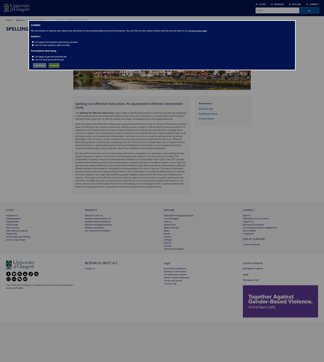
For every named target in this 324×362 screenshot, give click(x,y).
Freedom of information (175, 271)
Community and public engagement (260, 227)
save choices (39, 65)
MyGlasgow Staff (251, 280)
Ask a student (249, 230)
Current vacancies (251, 244)
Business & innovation (253, 224)
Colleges (168, 239)
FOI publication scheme (175, 274)
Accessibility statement (175, 268)
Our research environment (97, 230)
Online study (12, 224)
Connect (314, 4)
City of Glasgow (171, 218)
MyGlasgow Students (253, 268)
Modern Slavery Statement (176, 277)
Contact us (90, 268)
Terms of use (170, 283)
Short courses (12, 227)
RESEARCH (91, 210)
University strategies (174, 248)
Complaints (248, 233)
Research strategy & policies (98, 224)
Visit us (167, 221)
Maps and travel (171, 227)
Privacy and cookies (173, 280)
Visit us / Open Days (15, 239)
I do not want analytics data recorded (52, 45)
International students (17, 230)
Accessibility (170, 224)
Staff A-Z (247, 215)
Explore (296, 4)
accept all (54, 65)
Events (167, 233)
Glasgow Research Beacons (98, 221)
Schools (167, 236)
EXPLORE (169, 210)
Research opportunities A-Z (98, 218)
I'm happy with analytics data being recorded (56, 42)
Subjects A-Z (12, 215)
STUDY (10, 210)
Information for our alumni (256, 218)
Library (167, 245)
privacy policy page (198, 30)
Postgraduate (12, 221)
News (166, 230)
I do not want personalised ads (49, 59)
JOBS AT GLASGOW (254, 239)
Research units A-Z (94, 215)
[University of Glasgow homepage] (16, 7)
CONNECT (249, 210)
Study (262, 4)
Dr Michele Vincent (208, 113)
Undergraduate (13, 218)
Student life (11, 233)
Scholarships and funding (18, 236)
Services (168, 242)
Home (9, 20)
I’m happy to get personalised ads (51, 56)
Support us (248, 221)
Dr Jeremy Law (206, 108)
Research (279, 4)
